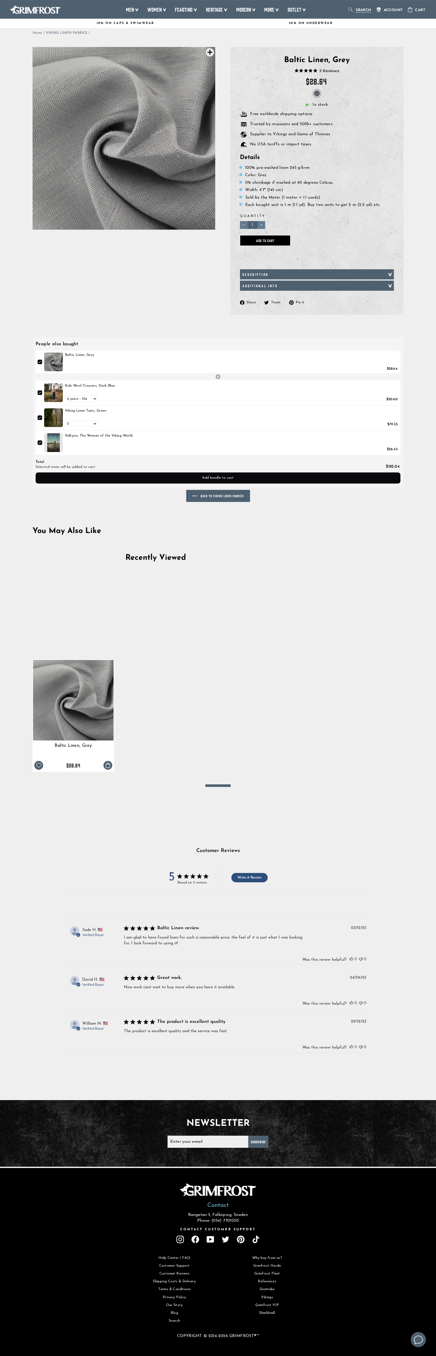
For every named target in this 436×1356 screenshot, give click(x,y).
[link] (53, 362)
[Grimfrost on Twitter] (225, 1239)
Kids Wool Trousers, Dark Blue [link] (90, 386)
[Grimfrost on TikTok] (256, 1239)
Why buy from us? (267, 1258)
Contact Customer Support (218, 1229)
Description (255, 274)
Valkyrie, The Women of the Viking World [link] (99, 436)
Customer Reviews (174, 1273)
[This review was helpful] (351, 959)
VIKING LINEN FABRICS (67, 33)
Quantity (252, 216)
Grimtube (267, 1289)
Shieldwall (267, 1313)
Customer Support (174, 1266)
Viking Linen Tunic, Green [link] (85, 411)
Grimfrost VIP (267, 1305)
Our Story (174, 1305)
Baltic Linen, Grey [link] (79, 355)
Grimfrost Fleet (267, 1273)
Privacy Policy (174, 1297)
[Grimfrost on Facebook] (195, 1239)
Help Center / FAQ (174, 1258)
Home (37, 33)
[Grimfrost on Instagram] (180, 1239)
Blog (174, 1313)
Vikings (267, 1297)
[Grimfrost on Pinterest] (240, 1239)
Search (174, 1321)
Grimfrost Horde (267, 1266)
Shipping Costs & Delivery (174, 1281)
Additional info (260, 286)
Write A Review (249, 878)
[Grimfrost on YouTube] (210, 1239)
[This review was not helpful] (361, 959)
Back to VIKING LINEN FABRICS (222, 496)
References (267, 1281)
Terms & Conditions (174, 1289)
